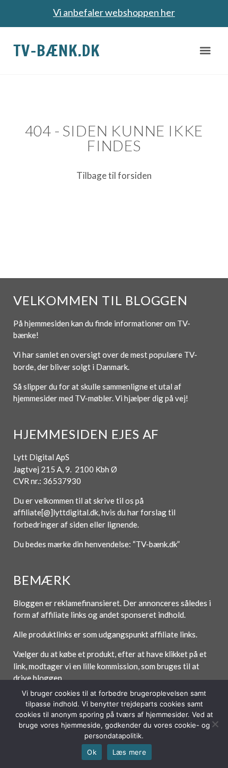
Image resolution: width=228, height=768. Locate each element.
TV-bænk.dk (56, 50)
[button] (205, 50)
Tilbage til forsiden (114, 175)
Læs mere (129, 752)
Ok (92, 752)
